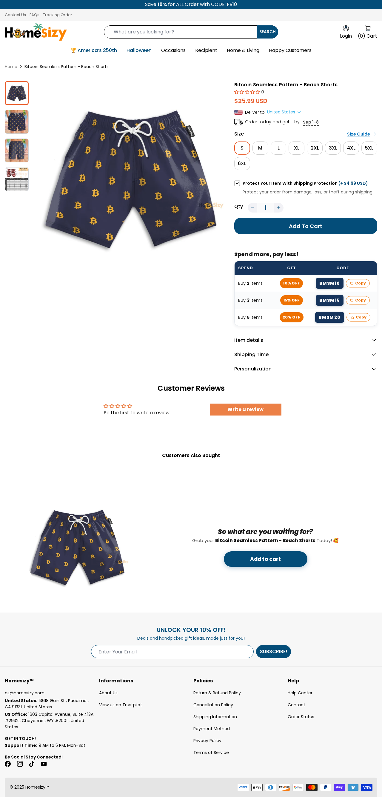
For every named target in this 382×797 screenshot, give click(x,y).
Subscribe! (273, 651)
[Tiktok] (32, 764)
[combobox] (191, 32)
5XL (369, 147)
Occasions (173, 50)
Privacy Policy (207, 741)
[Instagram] (20, 764)
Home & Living (243, 50)
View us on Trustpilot (120, 705)
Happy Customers (290, 50)
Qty (238, 206)
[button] (247, 91)
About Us (108, 693)
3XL (333, 147)
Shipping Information (215, 717)
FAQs (34, 15)
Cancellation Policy (213, 705)
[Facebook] (8, 764)
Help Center (300, 693)
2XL (315, 147)
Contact (296, 705)
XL (296, 147)
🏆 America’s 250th (93, 50)
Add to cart (265, 559)
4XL (351, 147)
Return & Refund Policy (217, 693)
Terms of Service (211, 753)
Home (11, 67)
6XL (242, 163)
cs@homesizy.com (24, 693)
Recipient (206, 50)
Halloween (139, 50)
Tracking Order (57, 15)
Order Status (301, 717)
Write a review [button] (245, 409)
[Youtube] (44, 764)
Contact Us (15, 15)
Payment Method (211, 729)
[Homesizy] (36, 32)
